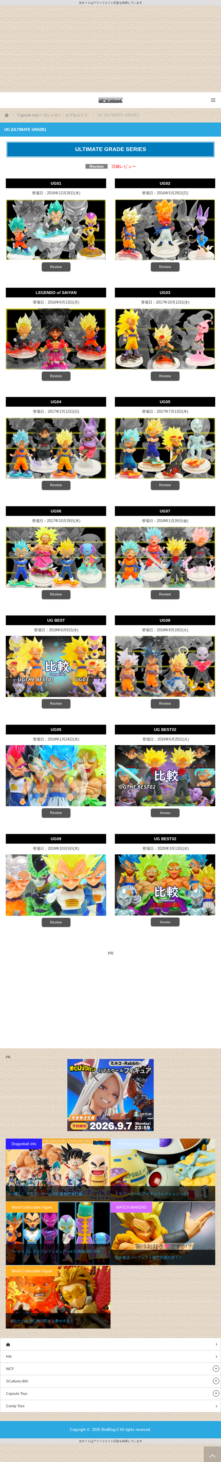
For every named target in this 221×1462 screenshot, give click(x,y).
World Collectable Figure (32, 1207)
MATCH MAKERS (131, 1207)
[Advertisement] (110, 49)
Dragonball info (24, 1144)
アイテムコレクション (135, 1144)
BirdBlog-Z (110, 1429)
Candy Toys (15, 1406)
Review (56, 267)
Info (9, 1356)
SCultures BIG (17, 1381)
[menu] (213, 100)
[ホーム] (110, 1344)
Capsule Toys (16, 1394)
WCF (10, 1369)
